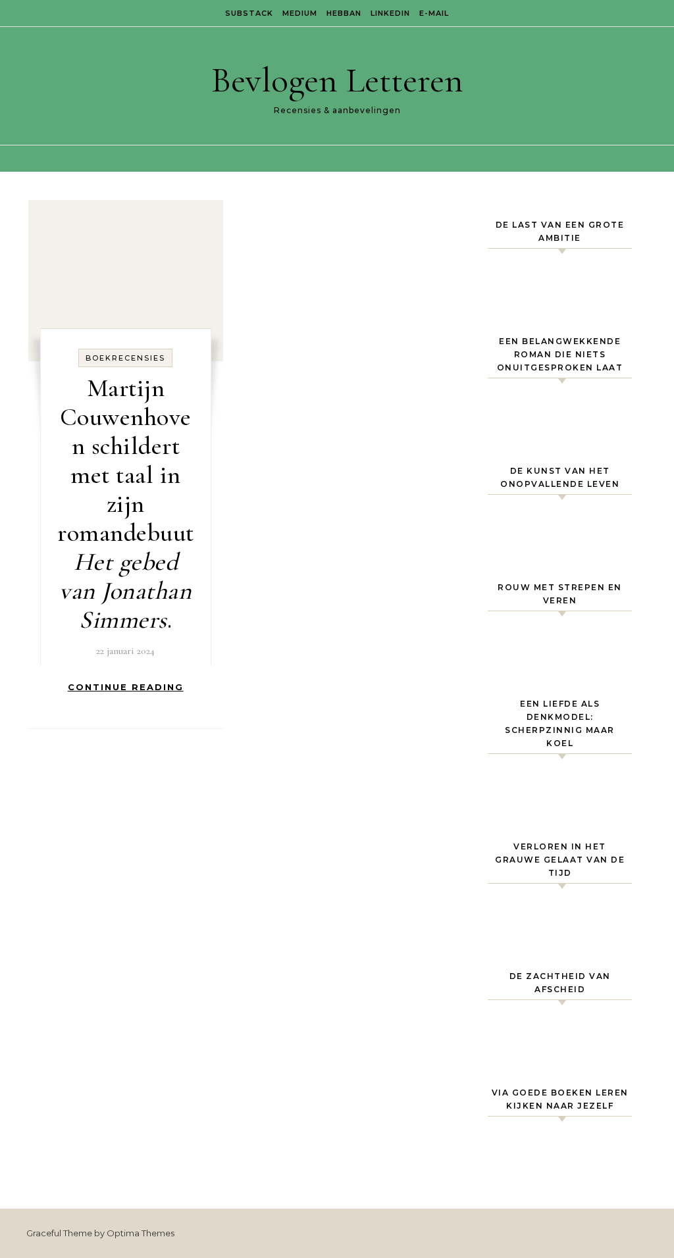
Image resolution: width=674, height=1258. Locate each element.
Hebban (343, 13)
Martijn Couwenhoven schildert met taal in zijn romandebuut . (125, 504)
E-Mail (434, 13)
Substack (249, 13)
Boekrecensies (125, 358)
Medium (299, 13)
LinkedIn (390, 13)
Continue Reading (126, 687)
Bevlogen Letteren (337, 80)
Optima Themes (140, 1233)
